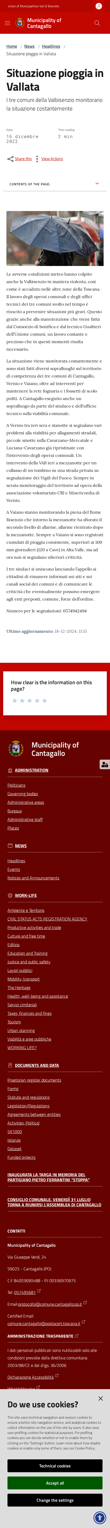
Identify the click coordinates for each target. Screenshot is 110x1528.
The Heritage (18, 987)
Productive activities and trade (34, 927)
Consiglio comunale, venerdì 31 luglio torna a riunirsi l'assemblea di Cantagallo (54, 1202)
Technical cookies (55, 1466)
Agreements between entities (34, 1114)
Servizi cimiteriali (22, 1004)
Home (11, 46)
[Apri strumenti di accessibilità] (99, 1517)
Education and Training (27, 953)
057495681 (25, 1292)
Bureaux (14, 811)
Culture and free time (26, 936)
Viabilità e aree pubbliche (29, 1039)
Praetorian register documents (34, 1080)
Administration (31, 770)
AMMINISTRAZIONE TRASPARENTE (40, 1336)
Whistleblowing (21, 1389)
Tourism (14, 1022)
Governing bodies (22, 793)
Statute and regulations (28, 1097)
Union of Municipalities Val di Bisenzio (33, 6)
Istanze (14, 1140)
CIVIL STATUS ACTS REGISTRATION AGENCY (47, 919)
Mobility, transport (23, 979)
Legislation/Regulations (28, 1105)
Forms (12, 1088)
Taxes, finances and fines (29, 1013)
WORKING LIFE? (22, 1047)
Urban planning (21, 1030)
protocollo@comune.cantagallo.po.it (50, 1304)
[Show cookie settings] (105, 764)
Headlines (51, 46)
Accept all (55, 1483)
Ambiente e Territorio (25, 910)
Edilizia (13, 944)
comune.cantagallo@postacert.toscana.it (43, 1323)
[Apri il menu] (7, 23)
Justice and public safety (28, 962)
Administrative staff (25, 819)
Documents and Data (37, 1065)
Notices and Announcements (33, 878)
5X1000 (14, 1131)
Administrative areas (25, 802)
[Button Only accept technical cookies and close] (101, 1398)
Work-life (26, 895)
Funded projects (21, 1157)
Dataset (14, 1148)
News (29, 46)
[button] (97, 23)
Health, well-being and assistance (37, 996)
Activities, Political (23, 1123)
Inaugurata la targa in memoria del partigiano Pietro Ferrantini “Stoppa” (48, 1177)
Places (13, 828)
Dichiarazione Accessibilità (30, 1377)
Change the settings (55, 1500)
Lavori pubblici (19, 970)
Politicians (16, 785)
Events (13, 869)
